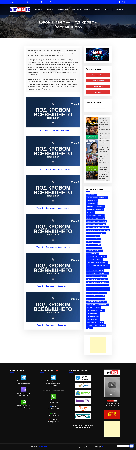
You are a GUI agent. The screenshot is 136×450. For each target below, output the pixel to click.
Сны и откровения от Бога (95, 322)
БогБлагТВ (38, 9)
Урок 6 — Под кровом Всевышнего (53, 325)
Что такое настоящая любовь (96, 325)
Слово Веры (50, 9)
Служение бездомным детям (95, 310)
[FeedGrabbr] (98, 180)
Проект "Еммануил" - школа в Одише (97, 285)
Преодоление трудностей (94, 259)
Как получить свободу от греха (96, 224)
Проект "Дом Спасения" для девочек (97, 282)
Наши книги (76, 9)
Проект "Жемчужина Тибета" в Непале (97, 289)
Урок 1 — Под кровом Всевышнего (53, 130)
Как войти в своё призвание (95, 215)
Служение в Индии (93, 313)
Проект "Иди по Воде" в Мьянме (96, 293)
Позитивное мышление (94, 247)
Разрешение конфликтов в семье (96, 301)
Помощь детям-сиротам (94, 250)
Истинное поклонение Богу (95, 209)
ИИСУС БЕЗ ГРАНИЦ (45, 447)
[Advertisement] (98, 345)
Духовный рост (91, 203)
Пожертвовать (119, 9)
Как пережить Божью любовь (95, 218)
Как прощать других (93, 236)
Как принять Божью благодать (96, 233)
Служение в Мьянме (93, 316)
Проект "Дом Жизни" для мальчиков (97, 273)
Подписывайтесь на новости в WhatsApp (23, 407)
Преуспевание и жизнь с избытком (97, 262)
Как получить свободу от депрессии (97, 227)
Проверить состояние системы (83, 425)
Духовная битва (92, 200)
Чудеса (89, 328)
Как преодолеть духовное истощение (98, 230)
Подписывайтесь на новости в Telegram (23, 382)
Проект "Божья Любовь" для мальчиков (97, 266)
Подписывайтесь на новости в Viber (23, 394)
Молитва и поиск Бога (93, 239)
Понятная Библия (62, 9)
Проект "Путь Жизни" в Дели (95, 296)
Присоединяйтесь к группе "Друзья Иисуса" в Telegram (53, 383)
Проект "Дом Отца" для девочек (96, 276)
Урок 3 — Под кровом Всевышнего (53, 208)
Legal (103, 447)
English (54, 2)
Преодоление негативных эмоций (96, 256)
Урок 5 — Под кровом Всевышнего (53, 286)
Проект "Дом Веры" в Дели (95, 270)
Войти (45, 2)
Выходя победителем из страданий (97, 197)
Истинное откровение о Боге (95, 206)
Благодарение (91, 194)
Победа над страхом (93, 242)
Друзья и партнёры (18, 2)
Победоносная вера (93, 245)
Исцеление (90, 212)
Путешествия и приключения (95, 299)
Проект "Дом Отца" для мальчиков (97, 279)
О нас (106, 9)
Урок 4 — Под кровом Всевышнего (53, 247)
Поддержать (33, 2)
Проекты (86, 9)
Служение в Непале (93, 319)
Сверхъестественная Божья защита (97, 304)
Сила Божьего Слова (93, 307)
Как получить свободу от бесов (96, 221)
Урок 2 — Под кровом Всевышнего (53, 169)
